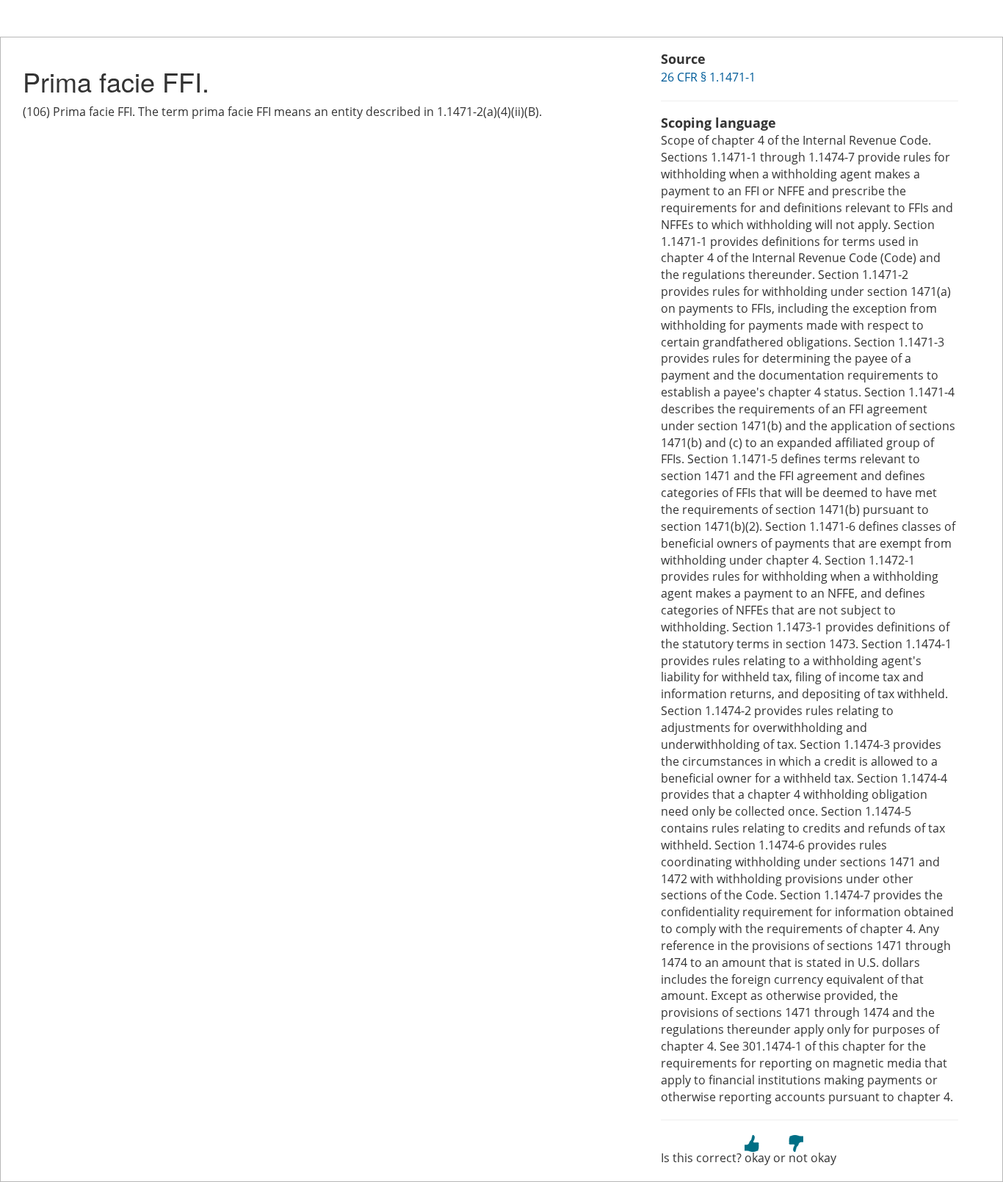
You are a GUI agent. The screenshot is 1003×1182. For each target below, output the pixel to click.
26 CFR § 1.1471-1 (708, 77)
